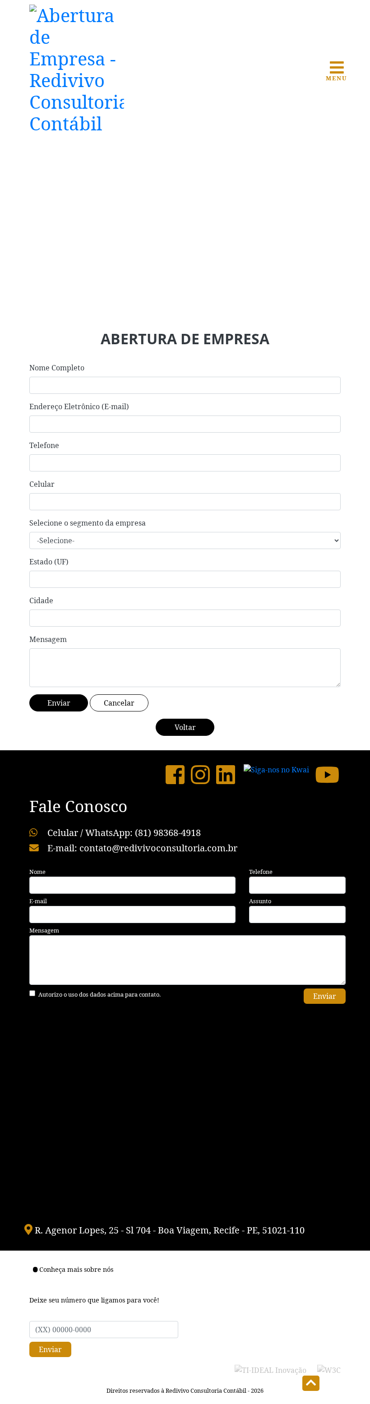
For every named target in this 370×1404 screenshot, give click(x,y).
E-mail (38, 901)
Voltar (185, 727)
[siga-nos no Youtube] (327, 774)
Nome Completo (56, 368)
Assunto (260, 901)
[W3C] (329, 1370)
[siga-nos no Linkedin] (225, 774)
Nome (37, 872)
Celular (42, 484)
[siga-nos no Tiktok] (237, 774)
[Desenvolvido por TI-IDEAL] (270, 1370)
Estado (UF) (49, 562)
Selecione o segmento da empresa (87, 523)
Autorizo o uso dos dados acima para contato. (99, 994)
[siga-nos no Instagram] (200, 774)
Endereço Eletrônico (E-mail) (79, 406)
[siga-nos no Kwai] (276, 774)
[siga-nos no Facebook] (175, 774)
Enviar (324, 996)
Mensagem (48, 639)
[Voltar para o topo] (311, 1384)
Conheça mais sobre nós (76, 1269)
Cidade (41, 600)
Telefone (44, 445)
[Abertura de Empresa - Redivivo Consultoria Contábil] (76, 67)
